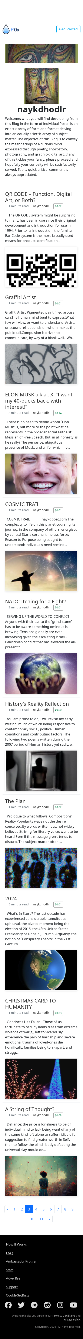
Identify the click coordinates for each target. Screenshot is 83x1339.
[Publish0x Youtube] (74, 1305)
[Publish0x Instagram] (61, 1305)
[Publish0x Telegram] (35, 1305)
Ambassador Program (22, 1261)
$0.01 (58, 303)
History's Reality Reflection (37, 703)
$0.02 (58, 206)
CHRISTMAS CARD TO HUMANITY (30, 1003)
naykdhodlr (41, 206)
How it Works (16, 1244)
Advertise (13, 1278)
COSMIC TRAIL (22, 504)
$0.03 (58, 1013)
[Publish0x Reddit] (48, 1305)
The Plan (15, 801)
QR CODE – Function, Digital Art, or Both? (38, 197)
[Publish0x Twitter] (22, 1305)
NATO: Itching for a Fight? (35, 601)
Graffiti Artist (20, 297)
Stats (9, 1270)
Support (12, 1287)
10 (32, 1219)
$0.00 (58, 710)
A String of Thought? (29, 1109)
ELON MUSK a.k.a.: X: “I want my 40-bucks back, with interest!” (39, 400)
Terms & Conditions (63, 1316)
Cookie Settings (17, 1295)
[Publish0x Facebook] (9, 1305)
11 (41, 1219)
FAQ (9, 1253)
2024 (11, 898)
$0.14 (58, 413)
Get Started (68, 29)
